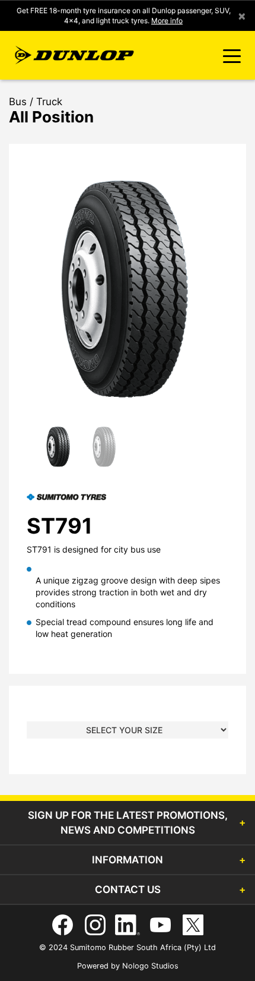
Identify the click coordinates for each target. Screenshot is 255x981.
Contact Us (128, 889)
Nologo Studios (150, 965)
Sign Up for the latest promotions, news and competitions (128, 822)
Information (127, 860)
